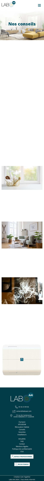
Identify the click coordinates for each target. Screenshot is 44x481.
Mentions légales (22, 446)
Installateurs (22, 434)
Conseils (22, 429)
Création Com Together (22, 477)
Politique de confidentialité (22, 449)
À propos (22, 422)
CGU (22, 451)
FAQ (22, 441)
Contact (22, 444)
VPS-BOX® (22, 424)
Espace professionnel (23, 457)
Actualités (22, 439)
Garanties (22, 432)
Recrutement (23, 464)
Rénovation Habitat (22, 427)
